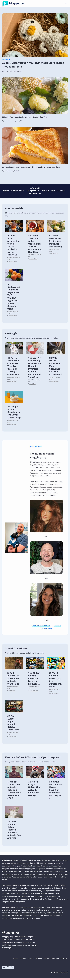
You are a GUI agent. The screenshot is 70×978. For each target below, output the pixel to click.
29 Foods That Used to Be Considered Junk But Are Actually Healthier (34, 243)
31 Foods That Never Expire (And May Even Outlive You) (24, 117)
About (15, 958)
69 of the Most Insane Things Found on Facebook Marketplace (55, 790)
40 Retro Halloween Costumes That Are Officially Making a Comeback (13, 366)
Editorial (38, 958)
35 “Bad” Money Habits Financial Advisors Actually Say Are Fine (14, 829)
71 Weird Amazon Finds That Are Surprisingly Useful (55, 680)
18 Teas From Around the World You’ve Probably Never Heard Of (13, 245)
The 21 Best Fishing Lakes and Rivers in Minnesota (34, 678)
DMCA (46, 958)
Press (30, 958)
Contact (23, 958)
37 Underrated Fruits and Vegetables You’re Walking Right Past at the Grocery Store (13, 296)
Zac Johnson (13, 381)
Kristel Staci (13, 261)
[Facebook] (4, 967)
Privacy (64, 958)
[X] (8, 967)
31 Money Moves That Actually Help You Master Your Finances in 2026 (14, 790)
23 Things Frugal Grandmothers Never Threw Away (14, 412)
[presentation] (35, 35)
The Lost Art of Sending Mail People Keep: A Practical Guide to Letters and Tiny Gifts (34, 367)
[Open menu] (66, 3)
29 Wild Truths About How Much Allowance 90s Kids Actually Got (55, 366)
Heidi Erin (33, 384)
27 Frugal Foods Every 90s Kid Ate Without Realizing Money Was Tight (31, 167)
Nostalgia (6, 59)
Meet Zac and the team (41, 626)
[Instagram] (12, 967)
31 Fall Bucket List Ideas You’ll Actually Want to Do (13, 678)
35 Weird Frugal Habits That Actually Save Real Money (34, 789)
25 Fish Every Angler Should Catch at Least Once (13, 723)
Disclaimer (55, 958)
